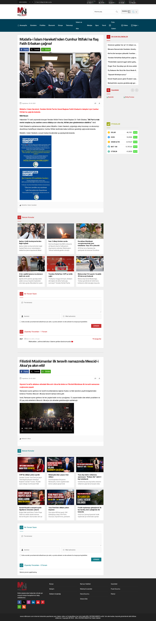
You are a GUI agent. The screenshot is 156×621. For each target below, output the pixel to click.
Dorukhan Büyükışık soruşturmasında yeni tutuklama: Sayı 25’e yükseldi (58, 2)
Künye (51, 584)
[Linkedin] (33, 602)
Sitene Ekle (84, 599)
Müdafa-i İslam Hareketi (29, 205)
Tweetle (36, 49)
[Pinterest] (42, 602)
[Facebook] (19, 602)
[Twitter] (24, 602)
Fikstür (113, 594)
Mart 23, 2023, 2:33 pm (33, 339)
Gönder (47, 49)
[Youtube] (38, 602)
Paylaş (26, 49)
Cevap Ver (97, 339)
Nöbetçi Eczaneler (86, 589)
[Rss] (24, 607)
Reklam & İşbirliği (55, 594)
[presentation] (132, 90)
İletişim (51, 589)
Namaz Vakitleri (85, 584)
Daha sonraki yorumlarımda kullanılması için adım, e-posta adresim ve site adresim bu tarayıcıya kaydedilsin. (55, 321)
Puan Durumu (115, 589)
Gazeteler (114, 584)
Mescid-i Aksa (26, 438)
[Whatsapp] (19, 607)
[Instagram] (28, 602)
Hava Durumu (84, 594)
